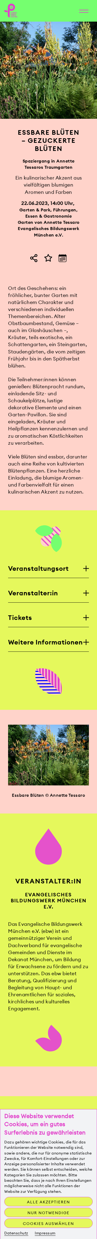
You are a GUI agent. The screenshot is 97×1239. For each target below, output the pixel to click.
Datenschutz (16, 1233)
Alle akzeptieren (48, 1202)
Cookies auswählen (48, 1223)
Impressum (45, 1233)
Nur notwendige (48, 1212)
